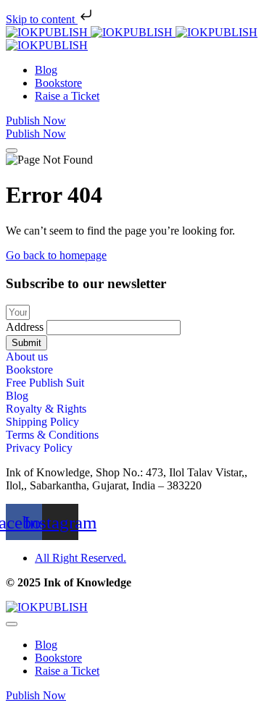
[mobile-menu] (11, 150)
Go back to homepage (56, 255)
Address (26, 327)
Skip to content (42, 19)
